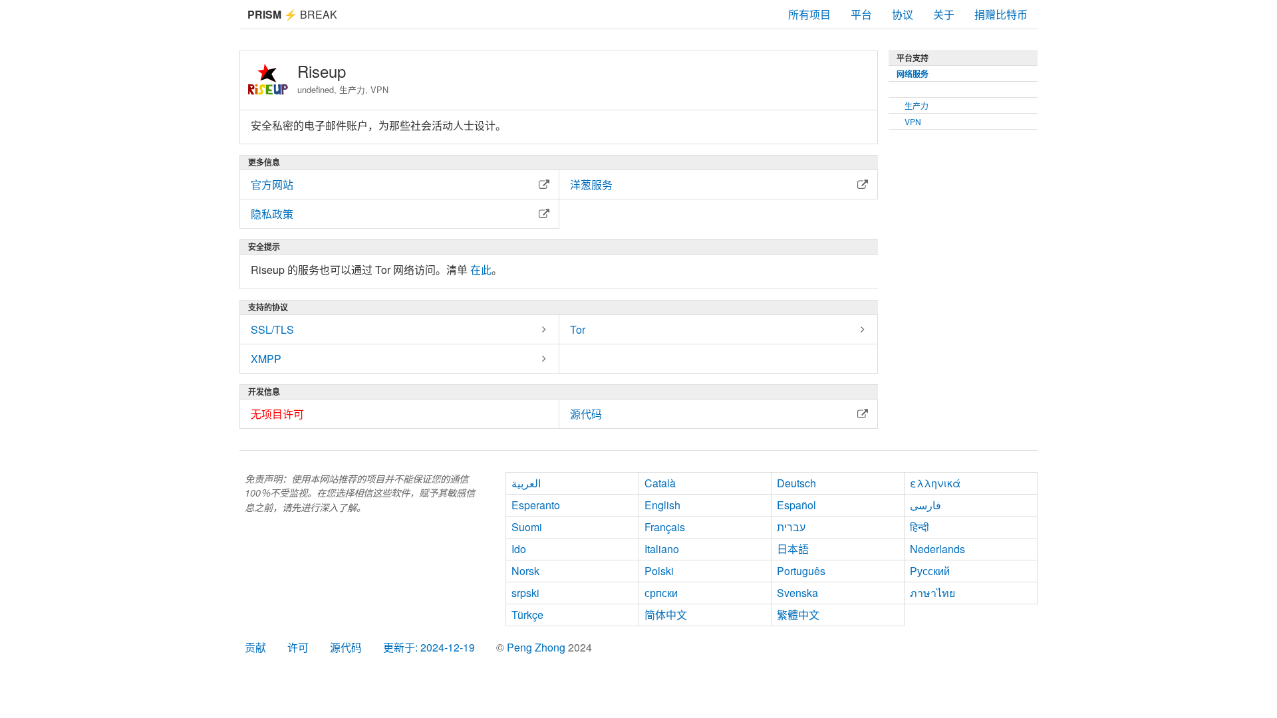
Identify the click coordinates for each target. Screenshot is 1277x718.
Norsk (525, 570)
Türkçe (527, 614)
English (662, 505)
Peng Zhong (537, 647)
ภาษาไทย (932, 592)
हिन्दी (919, 527)
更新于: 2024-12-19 (429, 647)
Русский (930, 570)
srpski (525, 592)
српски (661, 592)
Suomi (526, 527)
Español (796, 505)
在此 (481, 269)
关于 (943, 14)
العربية (526, 483)
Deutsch (796, 483)
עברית (791, 527)
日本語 (793, 548)
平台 (861, 14)
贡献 (255, 647)
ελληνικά (935, 483)
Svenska (797, 592)
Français (664, 527)
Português (801, 570)
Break (292, 14)
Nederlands (937, 548)
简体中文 (665, 614)
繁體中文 (798, 614)
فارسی (925, 505)
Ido (518, 548)
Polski (659, 570)
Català (660, 483)
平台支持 (912, 58)
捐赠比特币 (1001, 14)
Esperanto (535, 505)
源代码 (346, 647)
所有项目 (809, 14)
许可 (298, 647)
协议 (902, 14)
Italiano (661, 548)
